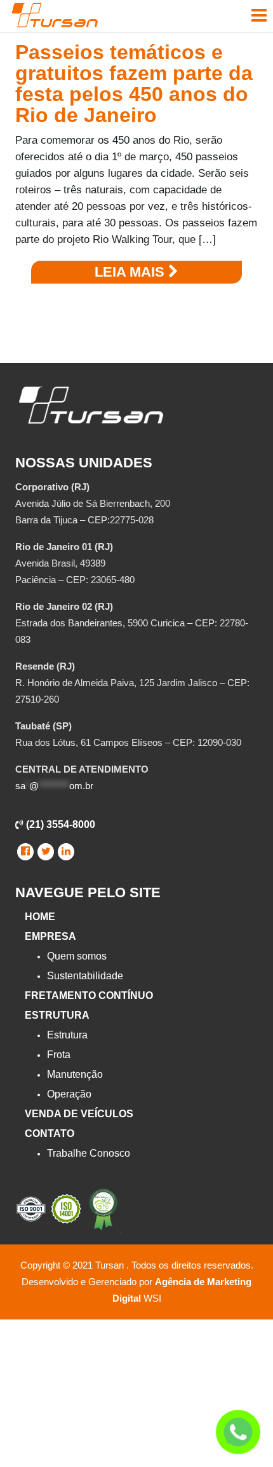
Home (40, 916)
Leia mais (131, 272)
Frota (58, 1054)
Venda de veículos (79, 1113)
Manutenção (75, 1074)
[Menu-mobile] (259, 15)
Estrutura (57, 1015)
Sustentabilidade (85, 975)
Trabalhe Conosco (88, 1153)
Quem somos (77, 956)
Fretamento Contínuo (89, 995)
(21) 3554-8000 (59, 824)
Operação (69, 1094)
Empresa (50, 936)
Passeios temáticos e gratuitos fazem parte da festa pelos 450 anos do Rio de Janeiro (134, 84)
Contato (49, 1133)
